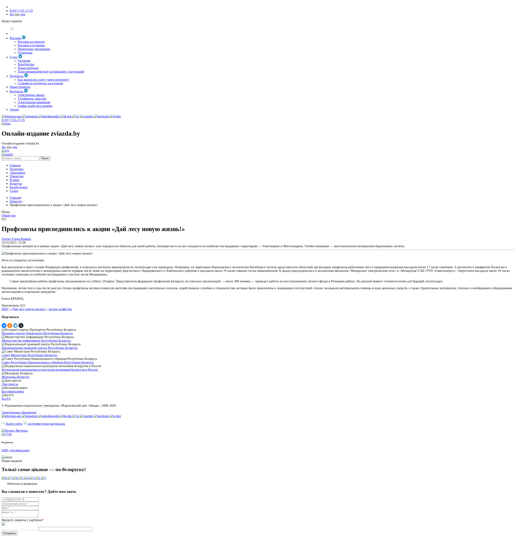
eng (23, 14)
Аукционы (25, 52)
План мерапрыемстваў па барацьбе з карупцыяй (51, 71)
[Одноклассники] (9, 325)
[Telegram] (15, 325)
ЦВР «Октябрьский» (16, 450)
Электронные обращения (19, 412)
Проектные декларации (34, 49)
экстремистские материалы (46, 423)
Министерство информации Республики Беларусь (36, 340)
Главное (15, 165)
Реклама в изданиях (31, 45)
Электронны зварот (31, 95)
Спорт (14, 191)
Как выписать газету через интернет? (43, 79)
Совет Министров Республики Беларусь (29, 355)
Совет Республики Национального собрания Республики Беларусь (48, 362)
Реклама (16, 38)
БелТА (6, 398)
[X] (21, 325)
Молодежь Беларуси (15, 377)
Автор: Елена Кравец (16, 239)
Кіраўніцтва (26, 64)
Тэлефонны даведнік (32, 98)
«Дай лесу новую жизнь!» (28, 309)
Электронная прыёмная (34, 102)
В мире (15, 180)
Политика (16, 169)
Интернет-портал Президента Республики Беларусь (37, 333)
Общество (17, 176)
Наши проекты (20, 87)
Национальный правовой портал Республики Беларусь (39, 348)
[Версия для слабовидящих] (5, 150)
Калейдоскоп (19, 187)
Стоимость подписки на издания (40, 83)
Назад (6, 212)
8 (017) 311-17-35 (21, 10)
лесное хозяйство (60, 309)
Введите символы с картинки (23, 520)
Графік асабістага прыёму (35, 106)
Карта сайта (13, 423)
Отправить (9, 533)
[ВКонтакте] (4, 325)
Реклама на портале (31, 41)
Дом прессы (10, 384)
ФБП (5, 309)
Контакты (17, 91)
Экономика (17, 172)
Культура (16, 183)
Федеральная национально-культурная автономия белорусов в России (50, 369)
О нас (14, 57)
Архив (14, 109)
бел (12, 14)
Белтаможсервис (13, 391)
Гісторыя (24, 60)
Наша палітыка (28, 68)
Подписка (17, 76)
